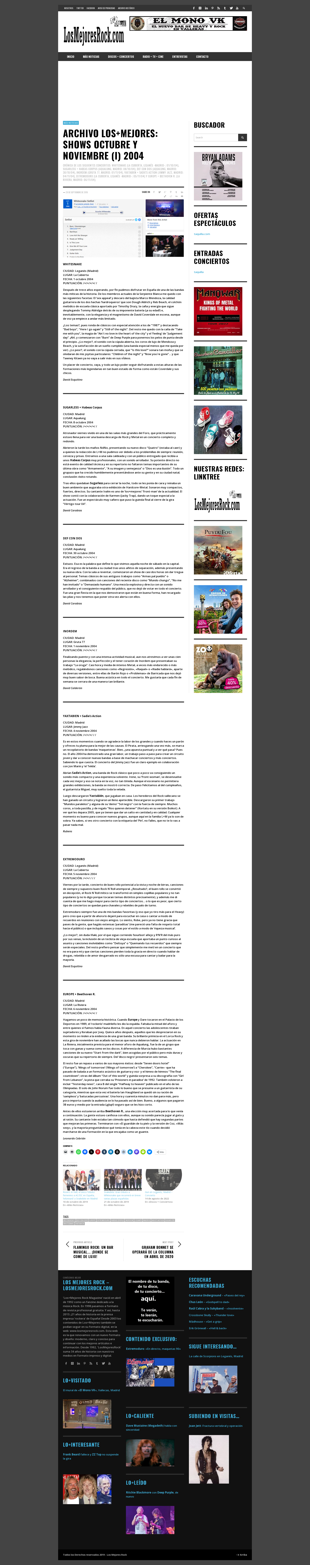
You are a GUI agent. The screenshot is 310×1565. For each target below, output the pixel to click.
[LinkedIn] (206, 8)
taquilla (199, 272)
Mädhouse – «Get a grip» (205, 1321)
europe (92, 1220)
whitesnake (69, 1223)
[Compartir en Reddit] (171, 196)
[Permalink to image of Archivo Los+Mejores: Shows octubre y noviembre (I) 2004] (123, 228)
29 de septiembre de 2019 (77, 192)
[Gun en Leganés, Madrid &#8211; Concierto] (164, 1180)
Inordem (129, 1220)
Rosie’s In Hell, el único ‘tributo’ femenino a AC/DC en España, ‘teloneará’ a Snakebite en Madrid (80, 1195)
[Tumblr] (225, 8)
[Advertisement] (155, 91)
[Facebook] (194, 8)
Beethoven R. (69, 1220)
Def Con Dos (82, 1220)
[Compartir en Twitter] (159, 192)
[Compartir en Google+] (165, 192)
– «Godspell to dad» (209, 1302)
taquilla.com (202, 234)
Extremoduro (103, 1220)
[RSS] (219, 8)
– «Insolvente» (216, 1308)
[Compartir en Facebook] (154, 192)
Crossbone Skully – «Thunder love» (211, 1315)
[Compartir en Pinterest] (171, 192)
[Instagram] (200, 8)
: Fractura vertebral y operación (216, 1426)
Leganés (138, 1220)
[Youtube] (237, 8)
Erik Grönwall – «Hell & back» (208, 1328)
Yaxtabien (80, 1223)
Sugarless (169, 1220)
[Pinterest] (212, 8)
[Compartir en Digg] (176, 196)
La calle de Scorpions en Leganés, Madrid (216, 1356)
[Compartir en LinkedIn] (182, 192)
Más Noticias (71, 122)
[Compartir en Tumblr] (176, 192)
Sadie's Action (158, 1220)
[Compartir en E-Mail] (182, 196)
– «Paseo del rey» (217, 1295)
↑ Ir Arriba (241, 1554)
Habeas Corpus (117, 1220)
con (141, 1492)
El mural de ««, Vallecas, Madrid (91, 1390)
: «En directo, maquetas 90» (153, 1349)
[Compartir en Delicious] (165, 196)
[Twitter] (231, 8)
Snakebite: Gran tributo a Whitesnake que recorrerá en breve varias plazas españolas (122, 1195)
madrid (146, 1220)
